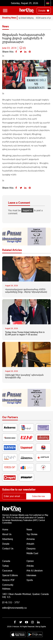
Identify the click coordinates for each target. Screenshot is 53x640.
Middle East (32, 553)
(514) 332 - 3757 (11, 602)
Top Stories (31, 534)
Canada (6, 561)
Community (7, 584)
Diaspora (30, 548)
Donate (42, 10)
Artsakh (30, 543)
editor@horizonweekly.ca (14, 607)
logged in (27, 210)
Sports (29, 580)
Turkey (5, 565)
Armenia (30, 538)
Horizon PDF (8, 580)
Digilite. (43, 626)
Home (5, 529)
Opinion (30, 561)
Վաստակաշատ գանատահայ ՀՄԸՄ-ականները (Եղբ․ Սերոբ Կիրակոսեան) (26, 290)
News (29, 529)
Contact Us (7, 548)
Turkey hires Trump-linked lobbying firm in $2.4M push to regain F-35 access (25, 333)
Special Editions (10, 575)
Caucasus (7, 570)
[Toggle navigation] (5, 11)
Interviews (31, 575)
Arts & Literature (34, 570)
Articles (30, 565)
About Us (6, 534)
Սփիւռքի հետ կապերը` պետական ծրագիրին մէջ (24, 376)
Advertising (7, 538)
